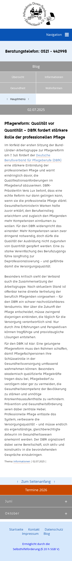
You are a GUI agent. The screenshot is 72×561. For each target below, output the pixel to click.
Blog (47, 534)
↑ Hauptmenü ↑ (18, 99)
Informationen (21, 461)
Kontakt (34, 529)
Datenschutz (54, 529)
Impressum (30, 534)
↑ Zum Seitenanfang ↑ (36, 481)
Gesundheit (17, 88)
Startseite (16, 529)
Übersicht (18, 77)
